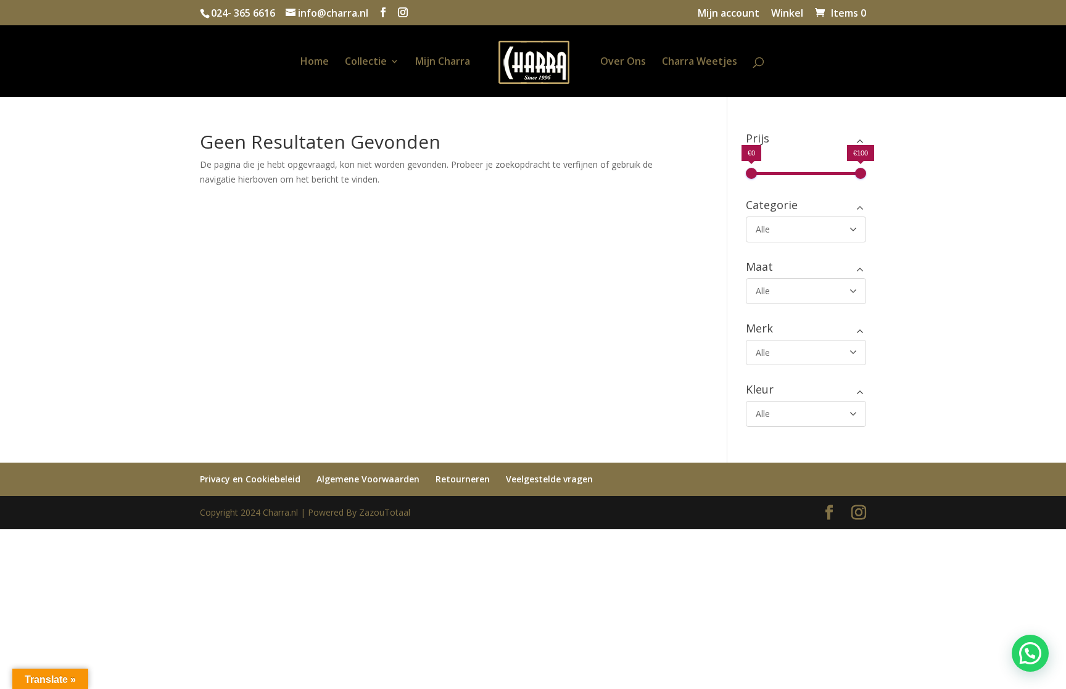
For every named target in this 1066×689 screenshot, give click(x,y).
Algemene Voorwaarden (367, 479)
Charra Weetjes (699, 62)
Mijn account (728, 14)
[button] (1030, 653)
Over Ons (623, 62)
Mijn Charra (442, 62)
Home (314, 62)
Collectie (366, 62)
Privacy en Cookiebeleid (250, 479)
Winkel (787, 14)
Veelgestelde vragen (549, 479)
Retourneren (463, 479)
